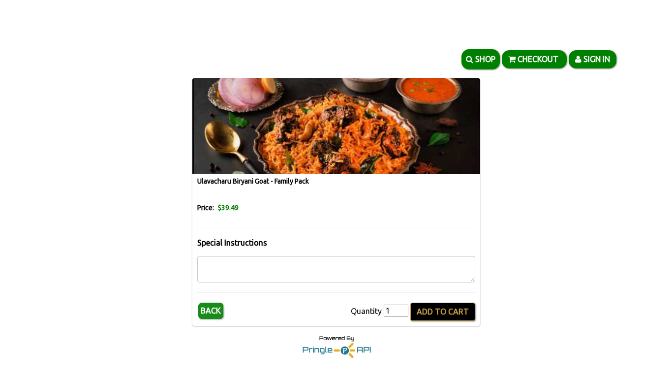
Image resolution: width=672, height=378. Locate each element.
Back (211, 310)
